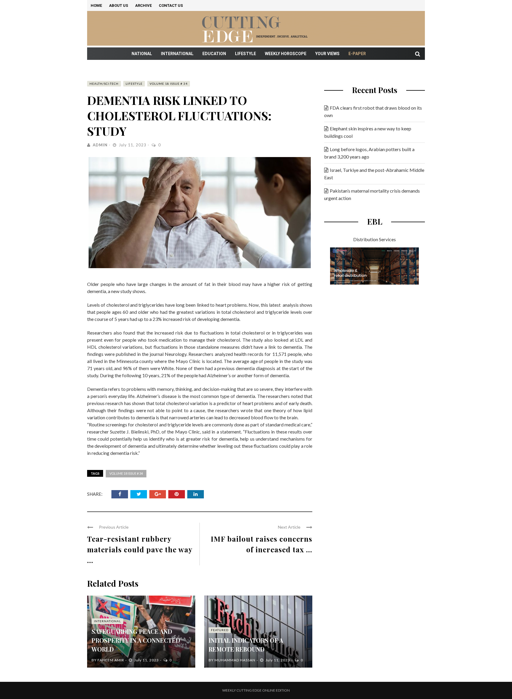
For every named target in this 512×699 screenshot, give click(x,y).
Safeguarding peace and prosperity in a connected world (136, 640)
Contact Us (171, 5)
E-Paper (357, 53)
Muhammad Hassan (235, 660)
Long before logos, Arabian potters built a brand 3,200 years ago (369, 152)
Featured (219, 630)
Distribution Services (374, 239)
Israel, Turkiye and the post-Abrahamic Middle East (374, 173)
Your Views (327, 53)
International (177, 53)
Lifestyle (245, 53)
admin (100, 145)
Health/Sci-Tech (104, 83)
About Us (118, 5)
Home (96, 5)
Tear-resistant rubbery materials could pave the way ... (139, 549)
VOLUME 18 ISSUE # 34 (169, 83)
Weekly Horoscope (285, 53)
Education (214, 53)
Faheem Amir (110, 660)
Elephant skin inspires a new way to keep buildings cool (367, 132)
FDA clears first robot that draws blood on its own (373, 111)
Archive (143, 5)
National (142, 53)
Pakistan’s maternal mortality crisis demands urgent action (372, 194)
